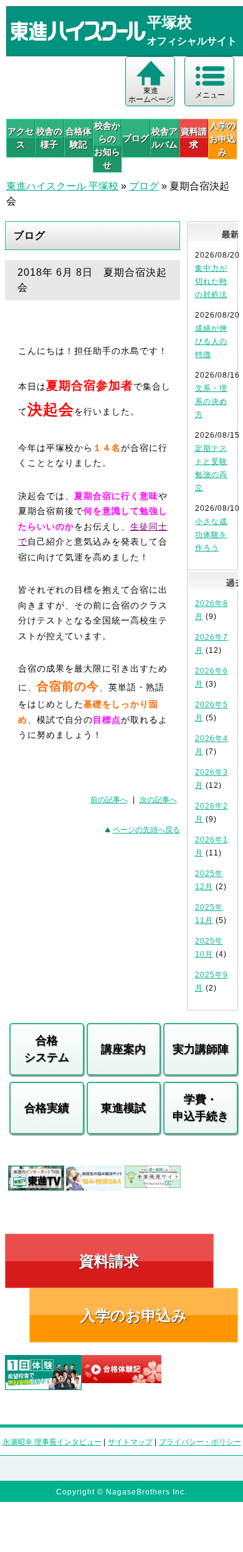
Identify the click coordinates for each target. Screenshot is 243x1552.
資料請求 (194, 137)
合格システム (46, 1049)
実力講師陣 (201, 1049)
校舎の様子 (49, 137)
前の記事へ (109, 799)
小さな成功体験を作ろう (211, 534)
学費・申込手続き (201, 1107)
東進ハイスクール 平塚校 (62, 186)
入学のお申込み (133, 1315)
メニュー (210, 95)
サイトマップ (130, 1442)
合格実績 (46, 1108)
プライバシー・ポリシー (200, 1442)
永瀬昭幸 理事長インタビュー (52, 1442)
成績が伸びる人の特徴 (211, 341)
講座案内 (123, 1049)
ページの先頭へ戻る (146, 829)
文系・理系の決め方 (211, 401)
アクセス (20, 137)
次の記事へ (158, 799)
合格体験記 (78, 137)
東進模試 (123, 1108)
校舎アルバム (164, 137)
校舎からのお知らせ (107, 145)
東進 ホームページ (150, 95)
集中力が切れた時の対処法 (211, 281)
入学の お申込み (222, 139)
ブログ (136, 138)
